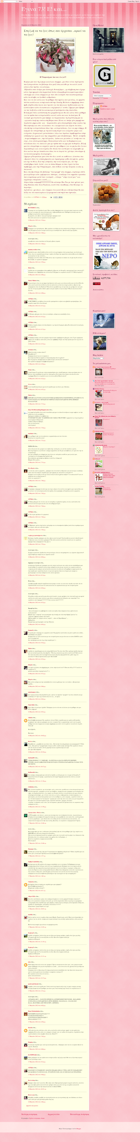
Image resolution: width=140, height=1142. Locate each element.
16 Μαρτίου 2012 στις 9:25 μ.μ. (37, 659)
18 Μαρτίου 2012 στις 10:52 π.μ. (37, 1089)
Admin (30, 718)
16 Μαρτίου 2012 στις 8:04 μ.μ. (37, 557)
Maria (30, 395)
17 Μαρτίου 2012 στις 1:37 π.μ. (37, 856)
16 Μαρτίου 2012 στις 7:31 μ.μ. (37, 462)
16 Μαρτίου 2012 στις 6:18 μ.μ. (37, 364)
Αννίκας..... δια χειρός (101, 402)
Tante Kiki (31, 705)
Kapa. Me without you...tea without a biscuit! (105, 417)
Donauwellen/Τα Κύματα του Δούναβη (110, 391)
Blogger (79, 1129)
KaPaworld (31, 772)
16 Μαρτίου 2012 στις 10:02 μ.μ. (37, 735)
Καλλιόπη (31, 1080)
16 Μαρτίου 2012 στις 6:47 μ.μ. (37, 389)
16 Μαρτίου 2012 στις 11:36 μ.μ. (37, 781)
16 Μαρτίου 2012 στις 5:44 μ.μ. (37, 244)
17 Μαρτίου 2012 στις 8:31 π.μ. (37, 890)
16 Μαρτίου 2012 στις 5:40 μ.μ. (37, 233)
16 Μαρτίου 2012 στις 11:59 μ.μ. (37, 807)
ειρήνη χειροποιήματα (35, 535)
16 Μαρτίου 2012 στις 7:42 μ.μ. (37, 493)
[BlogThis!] (56, 197)
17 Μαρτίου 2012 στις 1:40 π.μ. (37, 876)
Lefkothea (31, 787)
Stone (29, 370)
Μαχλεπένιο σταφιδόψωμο (107, 488)
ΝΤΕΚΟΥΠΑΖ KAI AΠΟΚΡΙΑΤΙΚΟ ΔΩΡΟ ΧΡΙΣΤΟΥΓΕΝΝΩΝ (109, 475)
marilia (30, 915)
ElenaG (30, 665)
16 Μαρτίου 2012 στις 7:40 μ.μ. (37, 480)
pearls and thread (33, 984)
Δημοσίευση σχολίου (32, 1106)
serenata (30, 350)
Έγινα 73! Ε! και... (44, 9)
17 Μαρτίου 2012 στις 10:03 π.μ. (37, 909)
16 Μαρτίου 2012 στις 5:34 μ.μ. (37, 220)
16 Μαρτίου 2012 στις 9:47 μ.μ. (37, 712)
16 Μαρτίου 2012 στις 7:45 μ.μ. (37, 530)
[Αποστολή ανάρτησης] (51, 197)
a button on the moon (101, 445)
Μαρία (30, 226)
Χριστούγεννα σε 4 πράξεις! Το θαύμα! (108, 433)
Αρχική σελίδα (54, 1114)
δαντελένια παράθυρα (109, 368)
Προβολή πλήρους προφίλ (107, 109)
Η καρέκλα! (106, 419)
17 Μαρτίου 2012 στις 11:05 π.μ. (37, 927)
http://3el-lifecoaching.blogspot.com (38, 410)
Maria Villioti (32, 280)
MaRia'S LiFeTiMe (33, 862)
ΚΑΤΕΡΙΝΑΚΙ (32, 1055)
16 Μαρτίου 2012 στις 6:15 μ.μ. (37, 344)
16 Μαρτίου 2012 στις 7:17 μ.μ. (37, 404)
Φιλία (30, 741)
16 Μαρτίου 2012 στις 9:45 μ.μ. (37, 699)
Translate (105, 98)
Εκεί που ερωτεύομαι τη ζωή (104, 381)
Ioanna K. (31, 630)
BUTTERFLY (32, 208)
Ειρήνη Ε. (31, 933)
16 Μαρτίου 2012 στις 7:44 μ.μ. (37, 506)
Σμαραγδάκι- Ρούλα (34, 812)
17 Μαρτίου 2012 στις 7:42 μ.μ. (37, 1036)
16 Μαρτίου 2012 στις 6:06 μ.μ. (37, 275)
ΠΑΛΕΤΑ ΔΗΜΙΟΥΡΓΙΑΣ (102, 473)
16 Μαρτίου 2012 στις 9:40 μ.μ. (37, 686)
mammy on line (32, 250)
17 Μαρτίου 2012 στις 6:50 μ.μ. (37, 1022)
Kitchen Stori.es (99, 389)
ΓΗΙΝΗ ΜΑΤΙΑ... (100, 431)
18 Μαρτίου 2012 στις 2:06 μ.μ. (37, 1102)
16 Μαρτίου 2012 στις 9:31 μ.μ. (37, 673)
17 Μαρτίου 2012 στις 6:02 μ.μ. (37, 1005)
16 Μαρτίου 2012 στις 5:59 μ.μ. (37, 262)
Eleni (29, 268)
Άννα (30, 384)
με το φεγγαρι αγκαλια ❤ (103, 367)
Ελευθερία (31, 468)
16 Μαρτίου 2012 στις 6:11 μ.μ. (37, 306)
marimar (30, 433)
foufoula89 (31, 758)
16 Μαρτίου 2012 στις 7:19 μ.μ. (37, 428)
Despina (30, 1042)
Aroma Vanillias (99, 486)
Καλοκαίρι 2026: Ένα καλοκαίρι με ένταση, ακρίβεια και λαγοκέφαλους (105, 383)
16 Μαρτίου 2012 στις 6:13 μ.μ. (37, 329)
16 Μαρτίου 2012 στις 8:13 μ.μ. (37, 575)
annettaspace (32, 692)
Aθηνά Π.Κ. (31, 896)
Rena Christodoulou (34, 1011)
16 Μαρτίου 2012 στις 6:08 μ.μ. (37, 293)
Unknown (31, 882)
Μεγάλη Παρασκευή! (109, 404)
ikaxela (30, 1028)
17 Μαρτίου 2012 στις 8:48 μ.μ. (37, 1049)
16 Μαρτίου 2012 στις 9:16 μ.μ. (37, 643)
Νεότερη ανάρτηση (29, 1114)
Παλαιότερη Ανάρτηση (79, 1114)
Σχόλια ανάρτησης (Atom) (37, 1118)
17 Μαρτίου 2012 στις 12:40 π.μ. (37, 823)
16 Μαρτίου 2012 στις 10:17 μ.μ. (37, 766)
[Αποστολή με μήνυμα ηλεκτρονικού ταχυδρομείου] (54, 197)
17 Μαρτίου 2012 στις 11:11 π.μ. (37, 956)
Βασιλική (31, 1095)
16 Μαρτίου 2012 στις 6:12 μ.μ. (37, 316)
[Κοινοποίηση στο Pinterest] (62, 197)
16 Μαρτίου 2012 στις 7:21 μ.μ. (37, 440)
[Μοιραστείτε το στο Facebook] (60, 197)
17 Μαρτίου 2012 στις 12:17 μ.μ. (37, 978)
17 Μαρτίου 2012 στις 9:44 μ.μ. (37, 1074)
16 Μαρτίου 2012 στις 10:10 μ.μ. (37, 752)
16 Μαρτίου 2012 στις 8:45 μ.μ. (37, 624)
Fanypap (30, 849)
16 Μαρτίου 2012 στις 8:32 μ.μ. (37, 602)
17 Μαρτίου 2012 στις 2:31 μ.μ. (37, 991)
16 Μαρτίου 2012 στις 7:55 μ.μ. (37, 544)
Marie (30, 648)
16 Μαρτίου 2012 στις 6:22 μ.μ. (37, 378)
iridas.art (97, 459)
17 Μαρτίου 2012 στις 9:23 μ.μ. (37, 1062)
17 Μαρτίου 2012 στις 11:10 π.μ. (37, 942)
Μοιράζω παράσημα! (109, 447)
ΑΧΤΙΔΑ (30, 299)
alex (29, 962)
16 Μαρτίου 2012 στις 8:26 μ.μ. (37, 588)
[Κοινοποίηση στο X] (58, 197)
